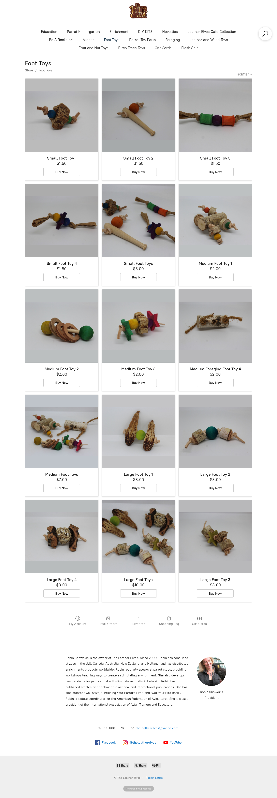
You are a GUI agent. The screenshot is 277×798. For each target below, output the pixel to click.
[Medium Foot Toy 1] (215, 220)
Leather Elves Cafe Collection (212, 31)
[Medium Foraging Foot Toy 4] (215, 326)
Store (29, 70)
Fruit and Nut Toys (93, 48)
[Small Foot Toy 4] (61, 220)
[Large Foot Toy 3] (215, 536)
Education (49, 31)
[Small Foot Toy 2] (138, 115)
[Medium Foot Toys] (61, 431)
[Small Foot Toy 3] (215, 115)
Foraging (172, 40)
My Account (77, 624)
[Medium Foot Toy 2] (61, 326)
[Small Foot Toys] (138, 220)
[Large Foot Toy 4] (61, 536)
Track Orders (108, 624)
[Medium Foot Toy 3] (138, 326)
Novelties (170, 31)
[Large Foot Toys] (138, 536)
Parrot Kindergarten (83, 31)
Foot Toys (111, 40)
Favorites (138, 624)
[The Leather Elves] (138, 11)
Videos (88, 40)
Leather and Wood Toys (209, 40)
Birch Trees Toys (131, 48)
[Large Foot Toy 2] (215, 431)
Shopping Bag (169, 624)
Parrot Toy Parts (142, 40)
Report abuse (154, 778)
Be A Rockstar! (61, 40)
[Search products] (265, 33)
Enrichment (119, 31)
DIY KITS (145, 31)
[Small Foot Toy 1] (61, 115)
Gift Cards (163, 48)
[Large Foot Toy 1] (138, 431)
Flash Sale (190, 48)
